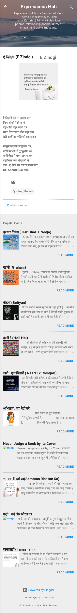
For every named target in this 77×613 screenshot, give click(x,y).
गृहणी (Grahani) (14, 267)
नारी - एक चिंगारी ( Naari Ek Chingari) (30, 373)
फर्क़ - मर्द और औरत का (17, 514)
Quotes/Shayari (23, 191)
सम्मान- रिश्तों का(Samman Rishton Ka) (31, 479)
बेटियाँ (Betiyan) (14, 302)
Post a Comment (18, 205)
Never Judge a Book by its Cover (29, 443)
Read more (65, 255)
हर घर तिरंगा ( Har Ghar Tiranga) (27, 232)
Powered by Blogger (41, 590)
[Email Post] (13, 183)
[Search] (71, 8)
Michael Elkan (47, 597)
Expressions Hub (39, 6)
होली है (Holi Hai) (15, 338)
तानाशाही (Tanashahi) (19, 549)
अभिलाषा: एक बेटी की (16, 408)
